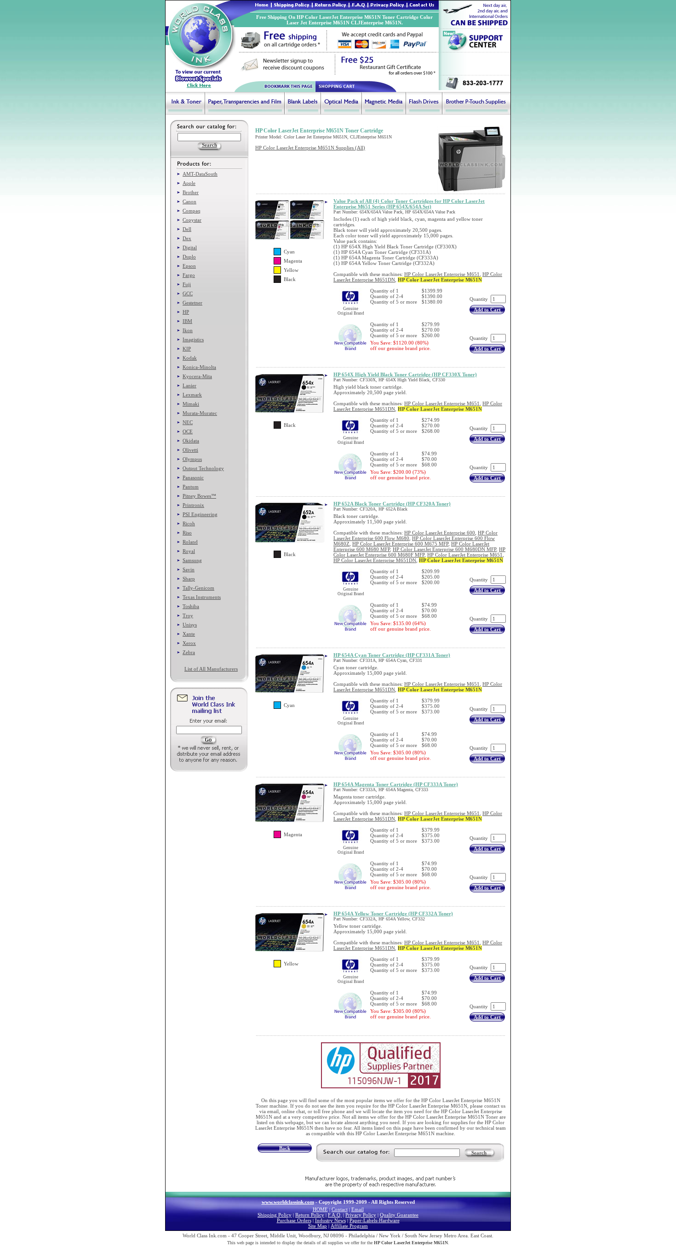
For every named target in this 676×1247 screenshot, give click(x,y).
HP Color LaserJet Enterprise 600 (439, 532)
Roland (190, 542)
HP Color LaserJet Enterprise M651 (442, 274)
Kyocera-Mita (197, 376)
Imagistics (193, 339)
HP (186, 312)
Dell (187, 229)
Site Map (317, 1226)
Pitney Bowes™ (199, 496)
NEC (188, 422)
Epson (189, 266)
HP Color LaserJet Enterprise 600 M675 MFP (400, 543)
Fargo (189, 275)
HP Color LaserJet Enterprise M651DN (374, 560)
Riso (187, 532)
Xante (189, 634)
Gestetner (192, 302)
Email (357, 1209)
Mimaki (191, 404)
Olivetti (190, 450)
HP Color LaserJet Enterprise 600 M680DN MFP (444, 549)
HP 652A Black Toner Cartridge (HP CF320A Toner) (392, 503)
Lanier (189, 385)
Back (284, 1148)
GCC (188, 293)
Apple (189, 183)
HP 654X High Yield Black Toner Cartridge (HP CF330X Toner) (405, 374)
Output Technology (203, 468)
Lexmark (192, 394)
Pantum (191, 486)
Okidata (191, 440)
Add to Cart (487, 309)
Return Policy (309, 1215)
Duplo (189, 256)
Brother (191, 192)
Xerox (189, 643)
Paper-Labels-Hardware (374, 1220)
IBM (187, 321)
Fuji (187, 284)
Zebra (189, 652)
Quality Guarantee (399, 1215)
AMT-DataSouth (200, 174)
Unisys (190, 624)
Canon (189, 201)
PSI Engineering (200, 514)
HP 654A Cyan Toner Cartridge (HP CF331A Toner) (391, 655)
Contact (340, 1209)
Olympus (192, 459)
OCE (188, 431)
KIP (187, 348)
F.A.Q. (335, 1215)
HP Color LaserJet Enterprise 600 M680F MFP (419, 551)
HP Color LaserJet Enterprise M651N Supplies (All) (310, 147)
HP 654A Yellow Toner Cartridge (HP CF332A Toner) (393, 913)
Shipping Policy (275, 1215)
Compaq (192, 210)
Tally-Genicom (198, 588)
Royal (189, 551)
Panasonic (193, 477)
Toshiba (191, 606)
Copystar (192, 220)
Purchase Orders (294, 1220)
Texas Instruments (202, 597)
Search (479, 1152)
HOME (320, 1209)
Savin (189, 569)
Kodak (190, 358)
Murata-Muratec (200, 413)
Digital (190, 247)
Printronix (193, 505)
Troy (188, 615)
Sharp (189, 578)
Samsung (192, 560)
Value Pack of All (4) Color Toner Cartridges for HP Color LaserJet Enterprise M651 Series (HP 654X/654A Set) (409, 203)
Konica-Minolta (199, 367)
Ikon (188, 330)
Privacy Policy (360, 1215)
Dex (187, 238)
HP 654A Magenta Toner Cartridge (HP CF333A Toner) (395, 784)
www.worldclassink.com (288, 1202)
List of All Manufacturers (211, 669)
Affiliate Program (349, 1226)
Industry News (330, 1220)
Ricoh (189, 523)
